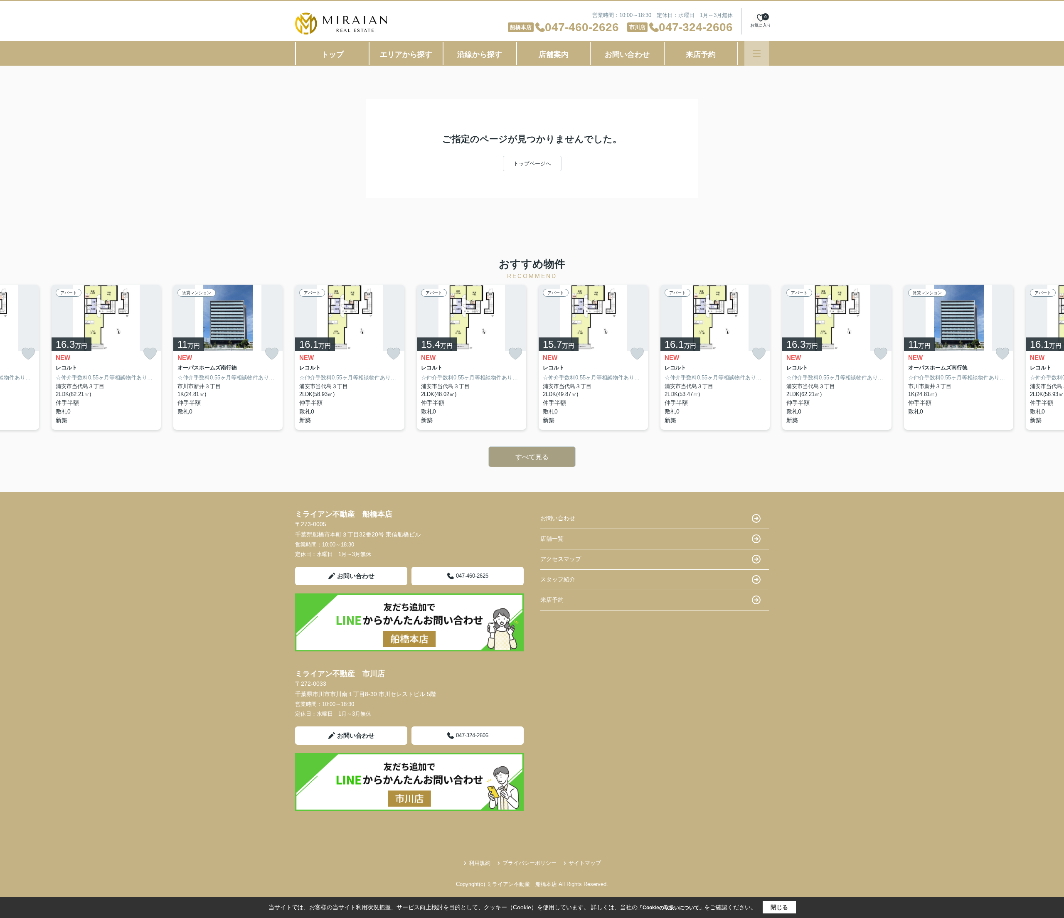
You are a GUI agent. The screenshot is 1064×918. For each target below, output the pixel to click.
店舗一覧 (552, 538)
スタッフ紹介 (557, 579)
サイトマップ (585, 863)
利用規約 (479, 863)
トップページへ (532, 163)
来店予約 (701, 54)
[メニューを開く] (757, 53)
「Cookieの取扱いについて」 (671, 908)
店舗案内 (554, 54)
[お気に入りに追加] (28, 353)
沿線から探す (479, 54)
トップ (332, 54)
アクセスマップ (560, 559)
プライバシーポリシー (529, 863)
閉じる (779, 907)
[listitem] (350, 357)
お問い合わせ (627, 54)
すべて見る (532, 456)
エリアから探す (406, 54)
